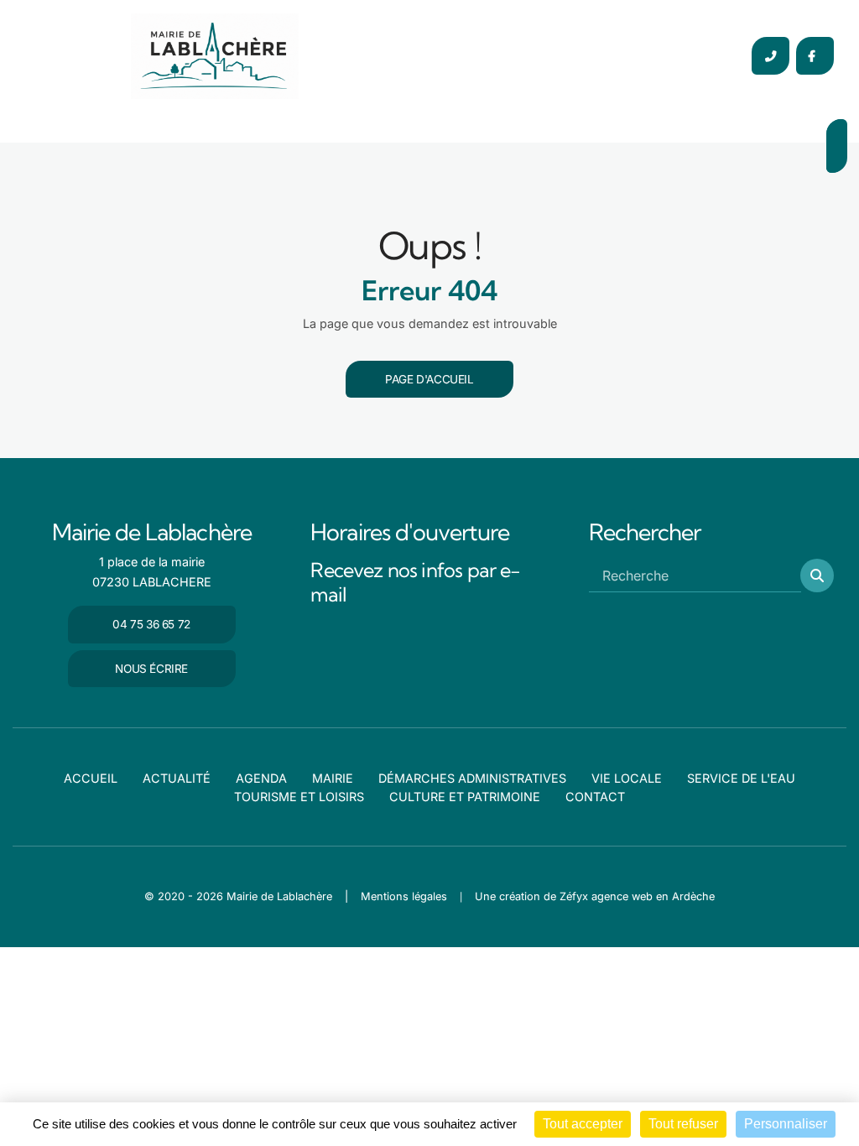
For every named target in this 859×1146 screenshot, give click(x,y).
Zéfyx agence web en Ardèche (637, 896)
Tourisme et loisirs (299, 796)
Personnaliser (785, 1124)
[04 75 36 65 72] (770, 56)
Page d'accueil (429, 379)
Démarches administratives (472, 778)
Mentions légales (404, 896)
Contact (595, 796)
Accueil (90, 778)
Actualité (177, 778)
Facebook (815, 56)
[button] (817, 575)
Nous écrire (151, 668)
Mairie (332, 778)
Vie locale (626, 778)
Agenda (261, 778)
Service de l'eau (741, 778)
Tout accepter (582, 1124)
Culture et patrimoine (464, 796)
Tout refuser (683, 1124)
